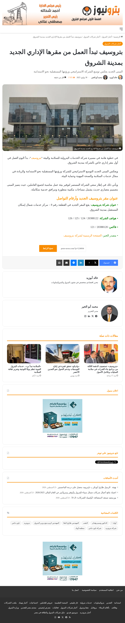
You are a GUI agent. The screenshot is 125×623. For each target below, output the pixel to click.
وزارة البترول (13, 607)
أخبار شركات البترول (91, 37)
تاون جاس (16, 523)
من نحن (119, 590)
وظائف (114, 607)
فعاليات (55, 607)
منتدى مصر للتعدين (28, 607)
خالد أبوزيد (113, 77)
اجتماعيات (33, 603)
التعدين (109, 603)
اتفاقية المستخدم (106, 590)
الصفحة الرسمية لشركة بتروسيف (83, 235)
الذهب (85, 523)
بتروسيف (36, 157)
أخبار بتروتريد (85, 612)
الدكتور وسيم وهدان (99, 523)
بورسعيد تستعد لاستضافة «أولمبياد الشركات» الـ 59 (93, 498)
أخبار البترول (107, 37)
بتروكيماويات (99, 603)
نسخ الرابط (48, 248)
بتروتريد (27, 523)
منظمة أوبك (79, 528)
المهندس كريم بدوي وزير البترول (46, 523)
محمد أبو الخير (96, 77)
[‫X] (92, 316)
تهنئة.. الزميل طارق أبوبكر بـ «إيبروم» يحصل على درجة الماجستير (87, 487)
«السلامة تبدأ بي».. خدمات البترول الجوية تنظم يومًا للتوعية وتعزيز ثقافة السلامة (24, 369)
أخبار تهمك (23, 603)
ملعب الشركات (10, 603)
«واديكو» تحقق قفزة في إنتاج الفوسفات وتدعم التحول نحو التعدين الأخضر (63, 369)
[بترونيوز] (62, 13)
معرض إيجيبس (44, 607)
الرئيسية (117, 37)
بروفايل (94, 607)
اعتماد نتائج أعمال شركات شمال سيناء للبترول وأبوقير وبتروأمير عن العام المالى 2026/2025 (75, 492)
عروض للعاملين (46, 603)
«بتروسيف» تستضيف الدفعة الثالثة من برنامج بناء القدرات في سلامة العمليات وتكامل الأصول (103, 369)
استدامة (117, 603)
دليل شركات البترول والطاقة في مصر (49, 612)
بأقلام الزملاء (104, 607)
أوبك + (113, 523)
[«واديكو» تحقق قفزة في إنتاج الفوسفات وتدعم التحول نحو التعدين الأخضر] (63, 353)
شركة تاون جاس (95, 528)
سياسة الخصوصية (89, 590)
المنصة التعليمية (61, 603)
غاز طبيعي (74, 603)
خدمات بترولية (86, 603)
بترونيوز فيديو (72, 612)
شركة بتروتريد (110, 528)
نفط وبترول (84, 607)
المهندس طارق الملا (71, 523)
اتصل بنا (75, 590)
